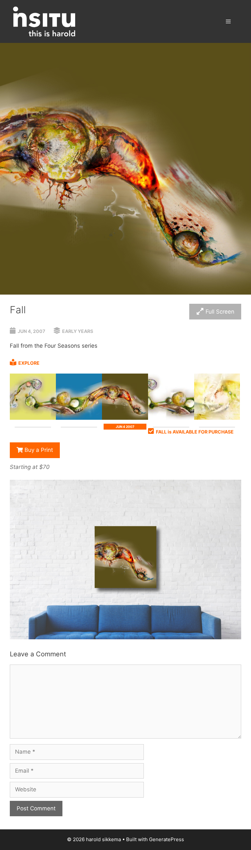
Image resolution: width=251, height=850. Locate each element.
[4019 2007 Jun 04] (125, 418)
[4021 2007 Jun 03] (79, 418)
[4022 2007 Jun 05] (171, 418)
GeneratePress (166, 839)
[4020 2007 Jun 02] (33, 418)
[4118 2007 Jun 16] (217, 418)
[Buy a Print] (125, 637)
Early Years (77, 331)
